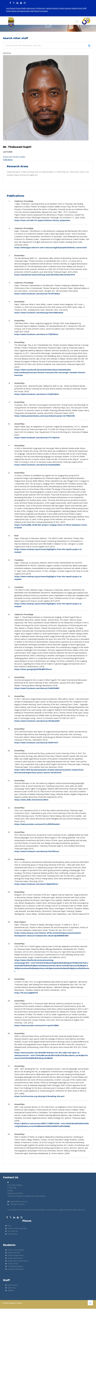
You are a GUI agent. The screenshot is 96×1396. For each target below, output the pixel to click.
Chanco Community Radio (17, 1228)
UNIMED (11, 1290)
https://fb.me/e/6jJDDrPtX (26, 993)
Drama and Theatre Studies (14, 157)
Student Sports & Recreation (18, 1261)
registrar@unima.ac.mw (18, 1201)
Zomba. (10, 1190)
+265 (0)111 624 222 (17, 1204)
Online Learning (65, 8)
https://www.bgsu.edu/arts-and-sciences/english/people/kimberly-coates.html (50, 247)
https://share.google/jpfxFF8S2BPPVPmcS (33, 669)
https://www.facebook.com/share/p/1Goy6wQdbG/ (37, 465)
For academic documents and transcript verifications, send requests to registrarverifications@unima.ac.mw (46, 1210)
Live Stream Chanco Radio (16, 8)
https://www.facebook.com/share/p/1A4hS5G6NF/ (37, 688)
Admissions (30, 8)
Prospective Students (15, 1266)
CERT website (12, 1234)
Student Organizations (16, 1255)
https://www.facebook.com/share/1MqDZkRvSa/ (36, 884)
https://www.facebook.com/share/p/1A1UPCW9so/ (37, 293)
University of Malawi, (15, 1185)
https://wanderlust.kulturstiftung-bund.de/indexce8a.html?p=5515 (44, 274)
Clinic (10, 1226)
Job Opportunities (23, 11)
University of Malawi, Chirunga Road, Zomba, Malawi (26, 1196)
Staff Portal (12, 1288)
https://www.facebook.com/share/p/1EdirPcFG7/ (36, 742)
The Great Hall (13, 1231)
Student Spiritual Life (15, 1258)
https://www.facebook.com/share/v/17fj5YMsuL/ (36, 334)
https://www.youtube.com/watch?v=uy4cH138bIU (36, 1025)
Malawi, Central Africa (15, 1193)
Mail (32, 11)
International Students (16, 1269)
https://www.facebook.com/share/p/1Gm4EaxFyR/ (37, 721)
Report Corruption (41, 11)
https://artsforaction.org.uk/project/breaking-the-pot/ (39, 1096)
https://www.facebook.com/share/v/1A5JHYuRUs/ (36, 394)
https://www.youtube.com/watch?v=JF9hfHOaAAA (37, 824)
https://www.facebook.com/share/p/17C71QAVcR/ (37, 437)
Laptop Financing (52, 8)
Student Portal (77, 8)
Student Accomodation (16, 1250)
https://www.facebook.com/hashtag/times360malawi (38, 312)
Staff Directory (13, 1285)
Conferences (40, 8)
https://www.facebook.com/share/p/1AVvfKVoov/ (36, 851)
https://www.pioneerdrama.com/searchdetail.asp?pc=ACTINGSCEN (44, 416)
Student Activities (14, 1252)
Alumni (13, 11)
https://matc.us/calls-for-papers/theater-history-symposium (42, 220)
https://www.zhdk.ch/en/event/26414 (31, 800)
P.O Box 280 (12, 1188)
